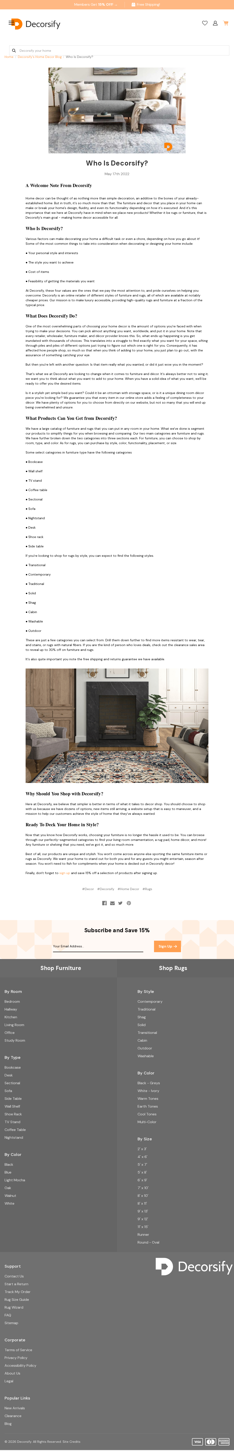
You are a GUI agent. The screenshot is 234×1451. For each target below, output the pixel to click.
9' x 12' (143, 1219)
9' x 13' (143, 1211)
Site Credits (71, 1442)
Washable (146, 1056)
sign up (64, 873)
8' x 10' (143, 1195)
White (9, 1203)
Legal (9, 1381)
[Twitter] (120, 903)
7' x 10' (143, 1187)
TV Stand (12, 1121)
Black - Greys (149, 1083)
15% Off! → (108, 4)
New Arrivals (15, 1408)
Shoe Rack (13, 1114)
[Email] (112, 903)
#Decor (88, 889)
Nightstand (14, 1137)
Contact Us (14, 1276)
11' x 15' (143, 1226)
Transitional (147, 1032)
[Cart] (225, 23)
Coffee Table (15, 1129)
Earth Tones (148, 1106)
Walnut (10, 1195)
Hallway (11, 1009)
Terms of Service (18, 1350)
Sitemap (11, 1323)
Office (10, 1032)
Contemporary (150, 1001)
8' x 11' (142, 1203)
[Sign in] (215, 23)
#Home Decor (128, 889)
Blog (8, 1423)
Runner (143, 1234)
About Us (12, 1373)
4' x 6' (142, 1156)
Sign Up (166, 946)
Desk (9, 1075)
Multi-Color (147, 1121)
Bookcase (13, 1067)
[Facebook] (104, 903)
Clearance (13, 1415)
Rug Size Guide (17, 1299)
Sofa (8, 1090)
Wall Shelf (12, 1106)
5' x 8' (142, 1172)
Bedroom (12, 1001)
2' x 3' (142, 1149)
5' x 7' (142, 1164)
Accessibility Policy (20, 1365)
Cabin (142, 1040)
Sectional (12, 1083)
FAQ (8, 1315)
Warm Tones (148, 1098)
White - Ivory (148, 1090)
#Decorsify (105, 889)
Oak (8, 1187)
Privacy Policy (16, 1357)
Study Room (15, 1040)
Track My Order (18, 1291)
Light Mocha (15, 1180)
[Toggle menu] (11, 22)
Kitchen (11, 1017)
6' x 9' (142, 1180)
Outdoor (145, 1048)
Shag (142, 1017)
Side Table (13, 1098)
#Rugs (147, 889)
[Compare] (205, 23)
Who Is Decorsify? (117, 163)
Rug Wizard (14, 1307)
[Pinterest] (129, 903)
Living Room (14, 1024)
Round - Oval (148, 1242)
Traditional (146, 1009)
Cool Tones (147, 1114)
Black (9, 1164)
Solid (142, 1024)
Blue (8, 1172)
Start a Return (16, 1284)
